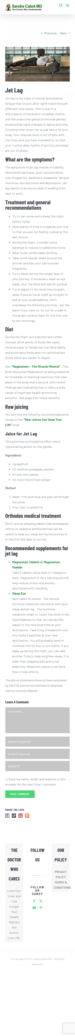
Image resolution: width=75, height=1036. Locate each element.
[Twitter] (14, 816)
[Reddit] (27, 816)
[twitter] (40, 901)
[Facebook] (7, 816)
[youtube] (34, 907)
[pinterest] (40, 907)
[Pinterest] (20, 816)
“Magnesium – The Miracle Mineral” (35, 366)
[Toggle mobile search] (61, 5)
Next (63, 33)
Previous (50, 33)
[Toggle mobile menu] (68, 5)
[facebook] (34, 901)
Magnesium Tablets (25, 562)
